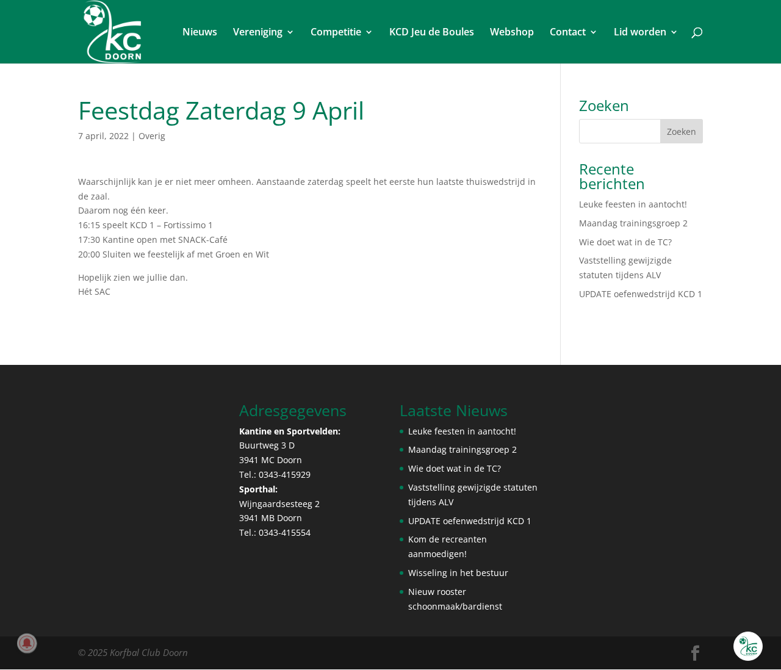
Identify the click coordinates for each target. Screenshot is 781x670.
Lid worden (640, 32)
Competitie (336, 32)
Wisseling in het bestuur (458, 572)
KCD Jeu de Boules (431, 32)
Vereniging (258, 32)
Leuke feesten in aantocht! (633, 204)
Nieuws (199, 32)
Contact (568, 32)
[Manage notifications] (27, 643)
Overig (152, 136)
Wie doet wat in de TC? (625, 242)
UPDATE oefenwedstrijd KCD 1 (640, 294)
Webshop (512, 32)
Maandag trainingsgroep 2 (633, 223)
